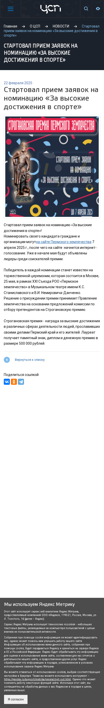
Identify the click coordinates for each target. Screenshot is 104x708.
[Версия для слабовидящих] (98, 8)
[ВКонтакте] (7, 382)
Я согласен (16, 699)
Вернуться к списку (30, 360)
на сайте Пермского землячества (63, 242)
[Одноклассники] (14, 382)
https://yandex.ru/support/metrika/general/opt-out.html (37, 679)
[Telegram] (21, 382)
